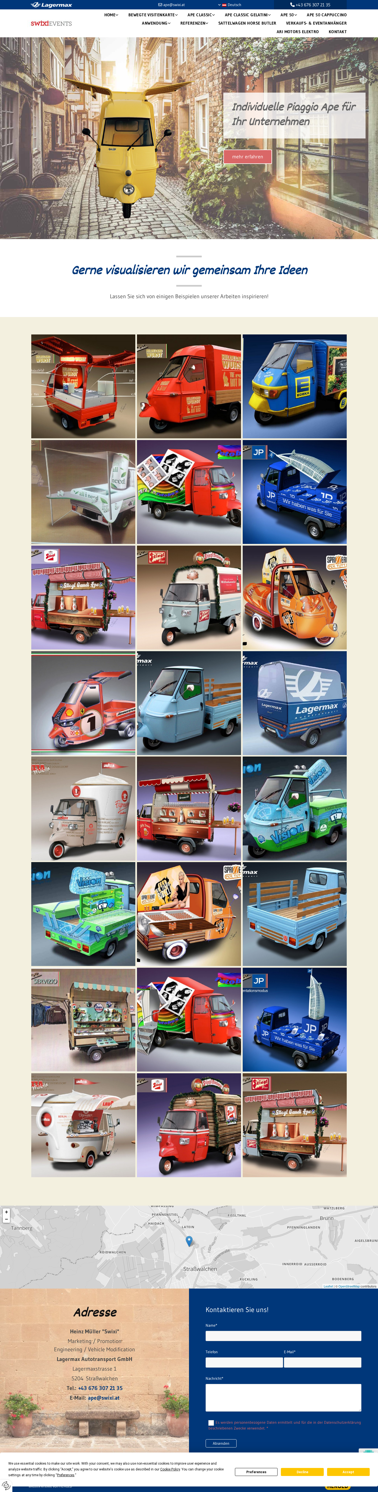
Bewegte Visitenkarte (151, 14)
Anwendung (154, 23)
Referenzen (193, 23)
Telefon (212, 1351)
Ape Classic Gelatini (246, 14)
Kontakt (338, 31)
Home (110, 14)
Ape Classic (200, 14)
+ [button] (6, 1212)
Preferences (256, 1472)
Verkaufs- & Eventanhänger (316, 23)
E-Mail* (290, 1351)
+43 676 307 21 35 (313, 4)
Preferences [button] (65, 1475)
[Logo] (52, 23)
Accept (348, 1472)
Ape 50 (287, 14)
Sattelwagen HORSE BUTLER (247, 23)
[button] (247, 157)
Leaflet (328, 1286)
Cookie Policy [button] (170, 1469)
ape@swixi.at (174, 4)
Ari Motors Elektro (298, 31)
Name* (211, 1325)
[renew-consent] (6, 1486)
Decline (302, 1472)
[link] (111, 15)
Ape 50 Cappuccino (327, 14)
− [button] (6, 1219)
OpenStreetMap (349, 1286)
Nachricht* (214, 1378)
